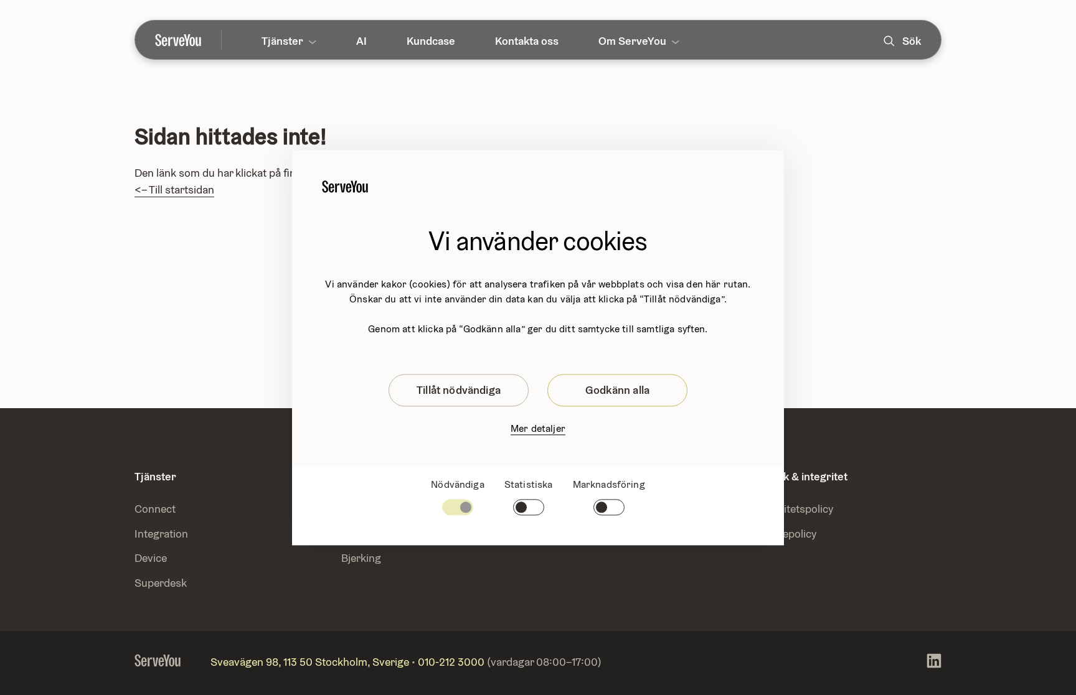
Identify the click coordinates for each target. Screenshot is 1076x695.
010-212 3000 (451, 662)
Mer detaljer (538, 428)
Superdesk (160, 583)
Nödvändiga (457, 484)
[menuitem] (188, 40)
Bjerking (361, 558)
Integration (162, 533)
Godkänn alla (617, 390)
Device (150, 558)
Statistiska (528, 484)
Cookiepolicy (785, 533)
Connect (155, 508)
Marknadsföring (609, 484)
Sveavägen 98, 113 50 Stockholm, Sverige (309, 662)
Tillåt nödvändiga (459, 390)
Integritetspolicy (794, 508)
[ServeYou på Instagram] (934, 663)
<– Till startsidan (174, 189)
